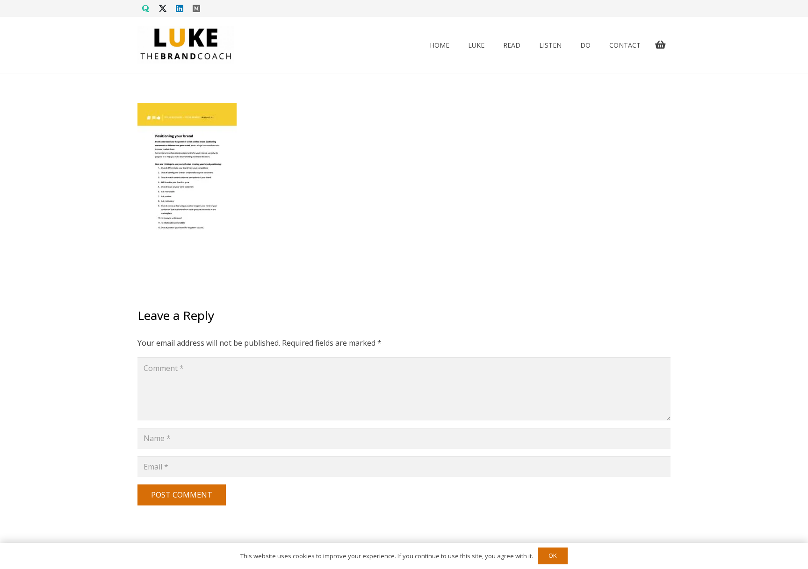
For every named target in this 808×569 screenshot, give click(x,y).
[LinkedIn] (179, 8)
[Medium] (196, 8)
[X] (162, 8)
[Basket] (660, 45)
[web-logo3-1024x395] (185, 45)
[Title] (145, 8)
